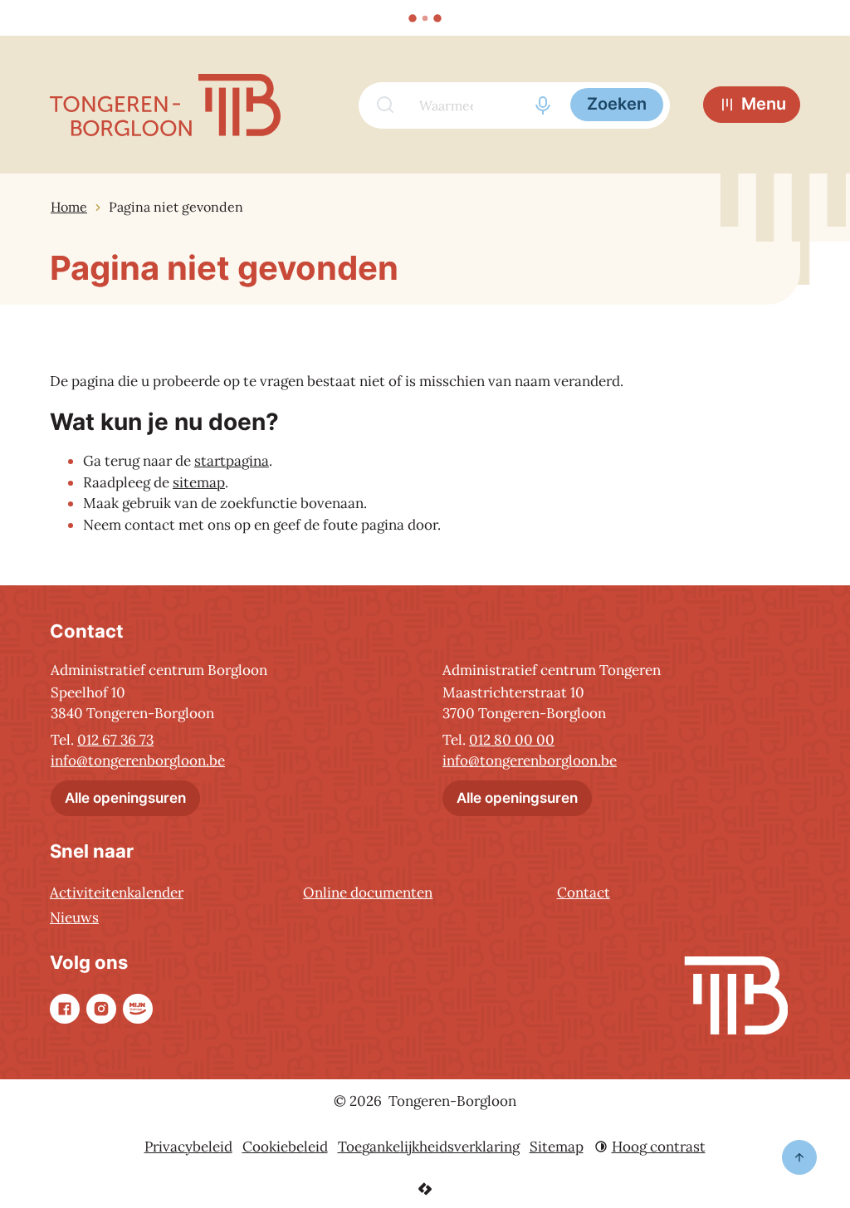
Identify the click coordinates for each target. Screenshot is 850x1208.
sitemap (199, 482)
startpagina (231, 461)
